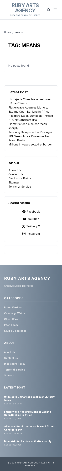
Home (7, 32)
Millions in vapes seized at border (30, 144)
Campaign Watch (14, 313)
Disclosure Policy (19, 178)
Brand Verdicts (13, 307)
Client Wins (11, 319)
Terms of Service (19, 186)
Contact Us (15, 174)
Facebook (33, 211)
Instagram (33, 233)
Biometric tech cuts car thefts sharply (27, 441)
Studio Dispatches (15, 330)
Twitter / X (33, 226)
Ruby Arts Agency (25, 8)
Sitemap (13, 182)
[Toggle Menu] (55, 9)
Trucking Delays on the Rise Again (30, 132)
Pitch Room (11, 324)
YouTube (33, 219)
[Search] (48, 9)
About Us (14, 170)
